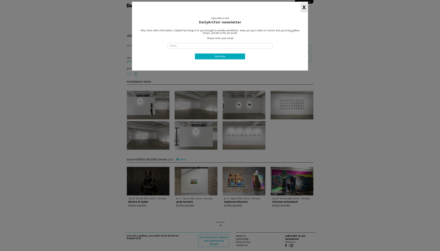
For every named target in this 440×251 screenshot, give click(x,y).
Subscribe (220, 56)
